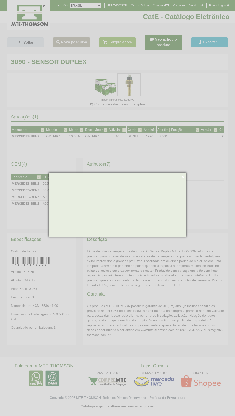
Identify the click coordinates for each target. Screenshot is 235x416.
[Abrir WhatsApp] (223, 404)
